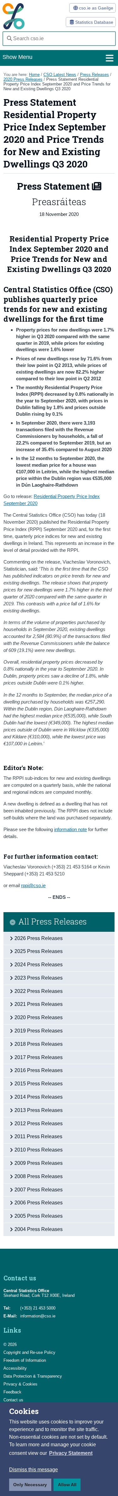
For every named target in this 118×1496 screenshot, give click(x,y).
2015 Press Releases (38, 1083)
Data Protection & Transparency (32, 1376)
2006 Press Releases (38, 1202)
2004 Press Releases (38, 1229)
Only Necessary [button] (30, 1484)
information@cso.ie (37, 1316)
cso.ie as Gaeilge (95, 7)
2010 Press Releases (38, 1149)
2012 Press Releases (38, 1123)
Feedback (12, 1392)
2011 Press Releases (38, 1136)
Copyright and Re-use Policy (29, 1352)
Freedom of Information (24, 1360)
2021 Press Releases (38, 1004)
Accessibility (15, 1368)
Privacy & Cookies (20, 1384)
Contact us (13, 1400)
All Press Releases (52, 922)
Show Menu (17, 57)
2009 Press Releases (38, 1163)
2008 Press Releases (38, 1176)
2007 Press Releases (38, 1189)
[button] (70, 1453)
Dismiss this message (33, 1469)
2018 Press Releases (38, 1044)
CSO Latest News (59, 74)
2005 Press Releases (38, 1216)
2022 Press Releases (38, 991)
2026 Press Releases (38, 938)
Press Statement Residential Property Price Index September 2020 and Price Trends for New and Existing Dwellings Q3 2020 (56, 84)
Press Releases (94, 74)
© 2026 (10, 1344)
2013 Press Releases (38, 1110)
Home (34, 74)
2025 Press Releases (38, 951)
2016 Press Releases (38, 1070)
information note (70, 829)
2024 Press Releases (38, 964)
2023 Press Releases (38, 978)
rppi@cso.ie (33, 885)
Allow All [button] (67, 1484)
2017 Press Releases (38, 1057)
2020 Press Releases (22, 79)
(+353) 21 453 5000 (37, 1308)
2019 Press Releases (38, 1030)
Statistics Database (93, 22)
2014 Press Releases (38, 1097)
